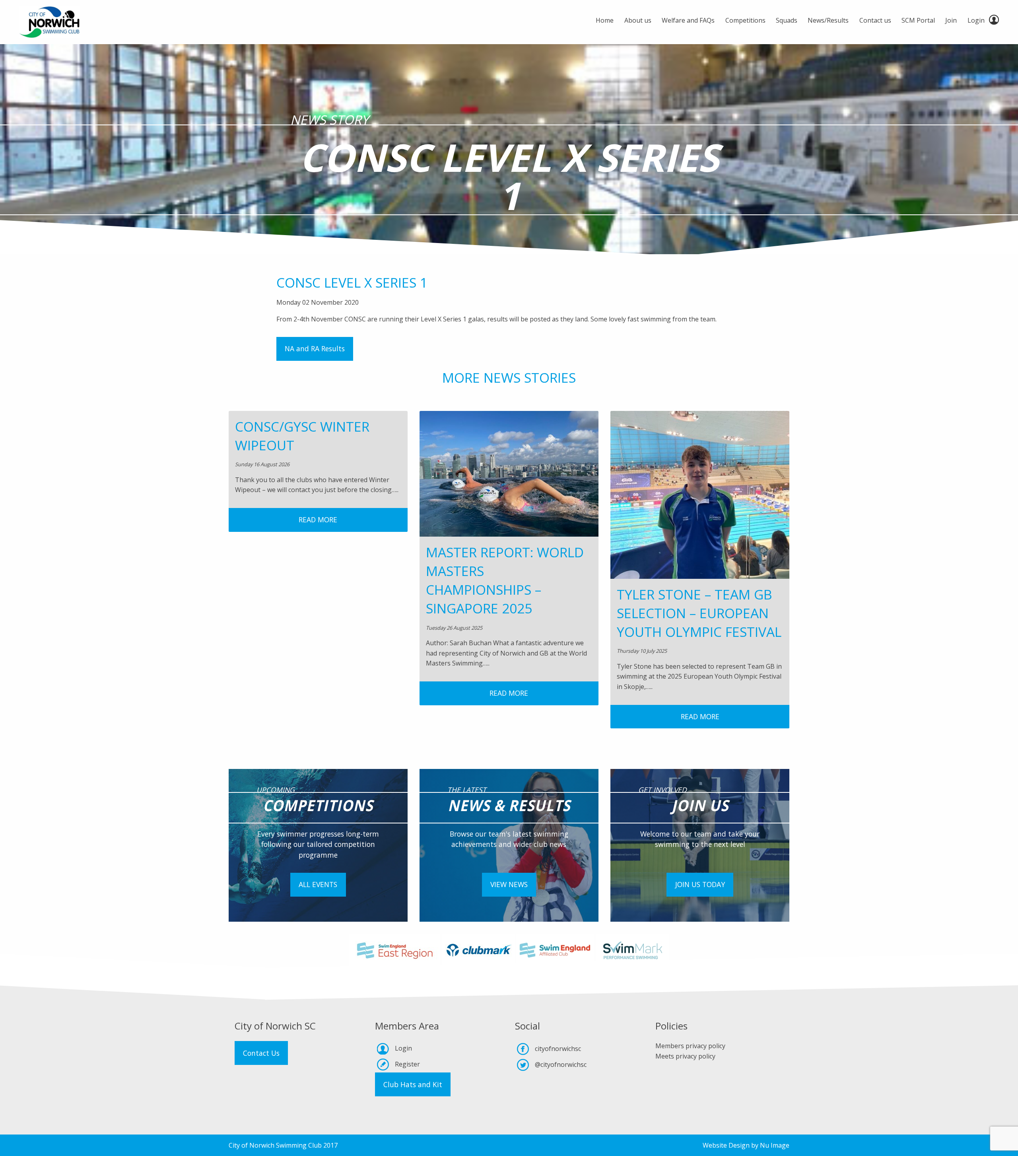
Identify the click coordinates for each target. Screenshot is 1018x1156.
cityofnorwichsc (558, 1048)
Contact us (875, 20)
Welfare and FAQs (688, 20)
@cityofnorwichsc (561, 1064)
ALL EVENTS (318, 884)
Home (605, 20)
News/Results (828, 20)
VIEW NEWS (509, 884)
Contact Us (261, 1053)
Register (407, 1064)
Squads (786, 20)
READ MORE (318, 519)
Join (951, 20)
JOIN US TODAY (700, 884)
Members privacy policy (690, 1045)
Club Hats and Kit (412, 1084)
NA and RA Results (315, 348)
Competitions (745, 20)
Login (976, 20)
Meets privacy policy (685, 1056)
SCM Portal (918, 20)
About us (637, 20)
